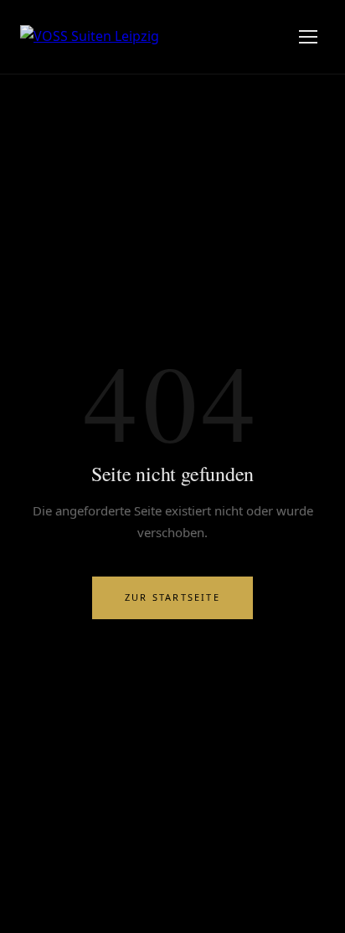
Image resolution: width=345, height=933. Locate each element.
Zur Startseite (172, 597)
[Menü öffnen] (308, 37)
